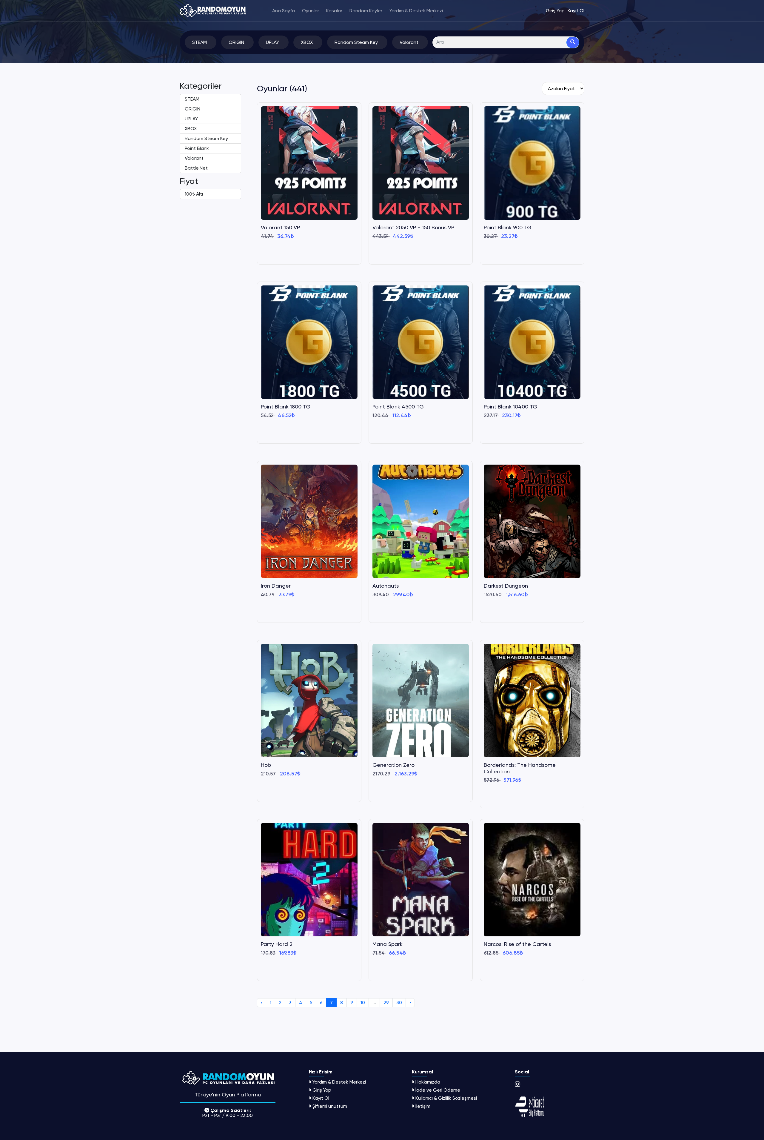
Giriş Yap (321, 1090)
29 (386, 1002)
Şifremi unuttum (329, 1106)
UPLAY (191, 119)
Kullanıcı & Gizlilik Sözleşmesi (446, 1098)
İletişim (422, 1106)
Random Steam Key (206, 138)
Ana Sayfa (283, 10)
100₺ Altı (194, 194)
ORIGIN (192, 109)
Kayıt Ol (320, 1098)
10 (363, 1002)
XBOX (191, 128)
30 (399, 1002)
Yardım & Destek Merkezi (416, 10)
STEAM (192, 99)
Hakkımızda (427, 1082)
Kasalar (334, 10)
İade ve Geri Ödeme (437, 1090)
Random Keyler (365, 10)
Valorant (194, 158)
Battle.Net (196, 168)
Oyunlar (310, 10)
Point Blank (197, 148)
